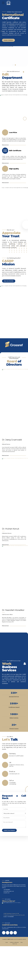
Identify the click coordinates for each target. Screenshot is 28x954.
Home (7, 941)
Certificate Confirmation (14, 941)
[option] (14, 33)
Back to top (15, 943)
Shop (21, 941)
